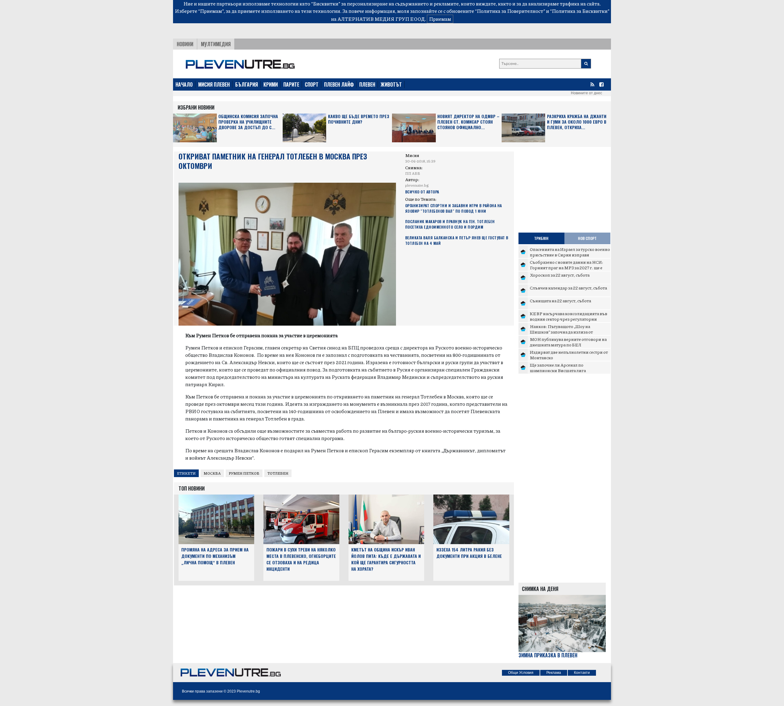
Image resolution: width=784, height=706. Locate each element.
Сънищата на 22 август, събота (560, 300)
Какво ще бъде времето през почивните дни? (358, 119)
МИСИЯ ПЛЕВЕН (214, 84)
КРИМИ (270, 84)
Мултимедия (216, 44)
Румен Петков (244, 473)
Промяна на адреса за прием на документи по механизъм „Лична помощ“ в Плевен (215, 556)
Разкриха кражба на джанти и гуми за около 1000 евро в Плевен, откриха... (576, 122)
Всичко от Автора (422, 191)
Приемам (440, 18)
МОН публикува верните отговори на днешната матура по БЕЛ (568, 342)
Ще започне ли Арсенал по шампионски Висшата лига (558, 367)
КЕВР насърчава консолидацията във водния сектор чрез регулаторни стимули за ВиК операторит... (568, 318)
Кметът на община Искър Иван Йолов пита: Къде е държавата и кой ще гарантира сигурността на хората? (386, 559)
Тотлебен (277, 473)
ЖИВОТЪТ (391, 84)
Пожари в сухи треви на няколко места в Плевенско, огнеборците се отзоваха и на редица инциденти (301, 559)
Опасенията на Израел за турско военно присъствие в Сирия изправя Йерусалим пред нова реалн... (570, 254)
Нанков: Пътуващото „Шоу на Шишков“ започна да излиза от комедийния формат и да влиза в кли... (569, 331)
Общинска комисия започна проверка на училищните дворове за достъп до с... (248, 122)
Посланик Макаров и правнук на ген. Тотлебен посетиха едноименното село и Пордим (450, 224)
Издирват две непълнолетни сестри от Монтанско (569, 354)
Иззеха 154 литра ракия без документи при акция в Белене (469, 552)
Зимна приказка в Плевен (547, 655)
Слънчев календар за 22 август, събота (568, 288)
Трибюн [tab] (541, 238)
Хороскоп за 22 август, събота (560, 275)
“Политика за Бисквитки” (579, 10)
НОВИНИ (185, 44)
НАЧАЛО (184, 84)
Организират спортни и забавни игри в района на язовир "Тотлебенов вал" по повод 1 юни (453, 208)
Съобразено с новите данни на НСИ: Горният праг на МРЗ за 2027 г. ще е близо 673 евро (566, 267)
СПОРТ (311, 84)
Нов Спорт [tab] (587, 238)
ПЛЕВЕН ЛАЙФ (339, 84)
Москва (212, 473)
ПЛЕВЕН (367, 84)
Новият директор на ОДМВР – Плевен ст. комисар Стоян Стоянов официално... (468, 122)
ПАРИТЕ (291, 84)
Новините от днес (586, 93)
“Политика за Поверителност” (510, 10)
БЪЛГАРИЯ (246, 84)
